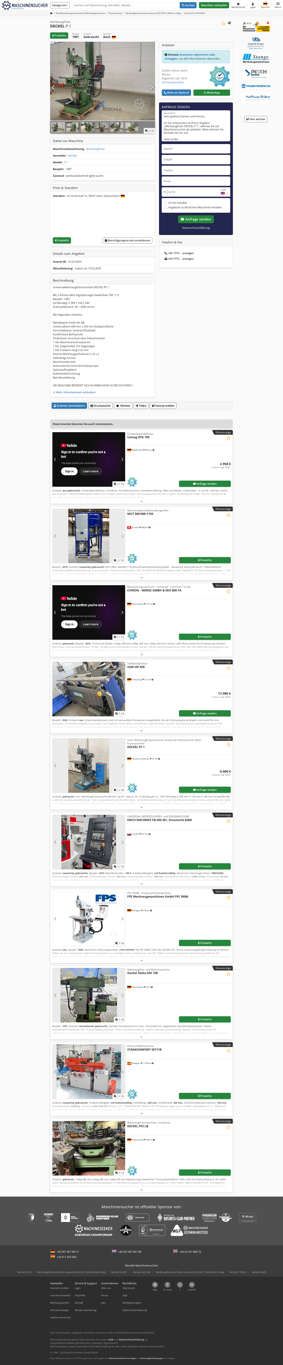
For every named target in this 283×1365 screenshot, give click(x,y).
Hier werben (257, 119)
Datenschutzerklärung (196, 228)
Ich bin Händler (177, 203)
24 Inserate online (173, 82)
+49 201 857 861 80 (129, 1252)
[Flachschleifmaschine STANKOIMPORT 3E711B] (88, 1071)
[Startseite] (51, 13)
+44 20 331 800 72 (190, 1252)
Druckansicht (102, 405)
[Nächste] (151, 88)
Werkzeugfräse (95, 149)
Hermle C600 (259, 1272)
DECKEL (72, 155)
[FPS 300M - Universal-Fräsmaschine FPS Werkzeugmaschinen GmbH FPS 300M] (88, 918)
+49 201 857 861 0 (67, 1252)
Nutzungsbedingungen (152, 1358)
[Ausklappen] (141, 501)
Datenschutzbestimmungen (122, 1358)
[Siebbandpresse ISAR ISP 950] (88, 689)
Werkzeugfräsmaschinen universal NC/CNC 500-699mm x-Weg (71, 1272)
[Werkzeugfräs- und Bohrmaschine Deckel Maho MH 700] (88, 995)
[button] (278, 5)
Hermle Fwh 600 (141, 1272)
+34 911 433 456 (66, 1257)
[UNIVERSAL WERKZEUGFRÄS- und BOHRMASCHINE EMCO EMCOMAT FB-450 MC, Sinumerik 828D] (88, 842)
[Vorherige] (53, 88)
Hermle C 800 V (238, 1272)
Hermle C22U (24, 1272)
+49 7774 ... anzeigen (181, 253)
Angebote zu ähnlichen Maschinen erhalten (195, 207)
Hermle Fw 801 (119, 1272)
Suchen (189, 5)
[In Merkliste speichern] (223, 23)
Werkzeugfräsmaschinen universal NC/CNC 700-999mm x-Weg (190, 1272)
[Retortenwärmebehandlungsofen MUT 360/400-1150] (88, 536)
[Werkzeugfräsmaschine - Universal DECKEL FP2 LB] (88, 1148)
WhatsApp (213, 92)
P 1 (66, 162)
